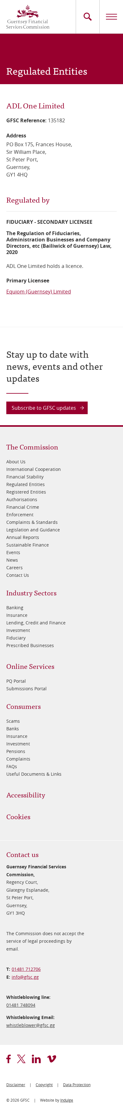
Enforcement (19, 515)
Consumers (23, 705)
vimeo (51, 1059)
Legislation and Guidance (33, 530)
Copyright (44, 1084)
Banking (14, 608)
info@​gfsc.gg (25, 977)
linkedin (36, 1059)
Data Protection (77, 1084)
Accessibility (25, 794)
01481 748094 (20, 1005)
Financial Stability (25, 477)
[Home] (27, 17)
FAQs (11, 766)
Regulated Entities (25, 484)
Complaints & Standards (32, 522)
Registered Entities (26, 492)
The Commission (32, 446)
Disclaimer (15, 1084)
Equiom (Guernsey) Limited (38, 291)
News (12, 560)
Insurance (16, 615)
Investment (18, 630)
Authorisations (21, 499)
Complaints (18, 759)
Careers (14, 567)
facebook (8, 1059)
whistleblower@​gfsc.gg (30, 1025)
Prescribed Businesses (30, 645)
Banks (12, 729)
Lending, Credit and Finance (36, 623)
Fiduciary (16, 638)
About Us (16, 462)
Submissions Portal (26, 689)
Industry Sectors (31, 592)
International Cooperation (33, 469)
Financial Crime (22, 507)
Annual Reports (22, 537)
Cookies (18, 816)
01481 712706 (26, 969)
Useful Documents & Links (34, 774)
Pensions (15, 751)
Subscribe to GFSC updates (44, 407)
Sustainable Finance (27, 545)
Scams (13, 721)
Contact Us (17, 575)
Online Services (30, 665)
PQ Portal (16, 681)
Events (13, 552)
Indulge (66, 1100)
